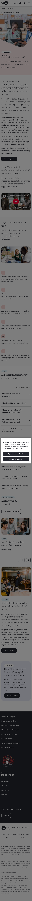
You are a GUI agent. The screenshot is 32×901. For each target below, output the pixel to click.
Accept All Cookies (16, 459)
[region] (16, 451)
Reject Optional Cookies (16, 454)
